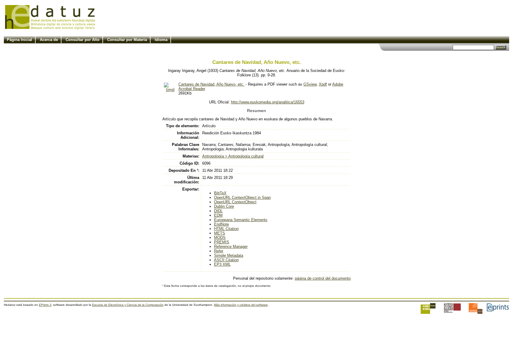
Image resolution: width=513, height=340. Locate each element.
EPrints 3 (45, 304)
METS (219, 233)
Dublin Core (224, 206)
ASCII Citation (226, 260)
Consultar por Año (82, 39)
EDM (218, 215)
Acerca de (49, 39)
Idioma (161, 39)
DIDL (218, 211)
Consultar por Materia (127, 39)
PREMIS (221, 242)
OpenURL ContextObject (235, 202)
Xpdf (323, 84)
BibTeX (220, 193)
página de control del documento (323, 278)
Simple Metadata (228, 255)
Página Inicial (19, 39)
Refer (218, 251)
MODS (220, 237)
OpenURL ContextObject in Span (242, 197)
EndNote (221, 224)
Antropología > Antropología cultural (233, 156)
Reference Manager (231, 246)
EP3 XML (222, 264)
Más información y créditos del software (241, 304)
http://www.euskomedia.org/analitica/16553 (267, 102)
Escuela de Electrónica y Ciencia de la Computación (128, 304)
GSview (309, 84)
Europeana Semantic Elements (240, 220)
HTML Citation (226, 228)
